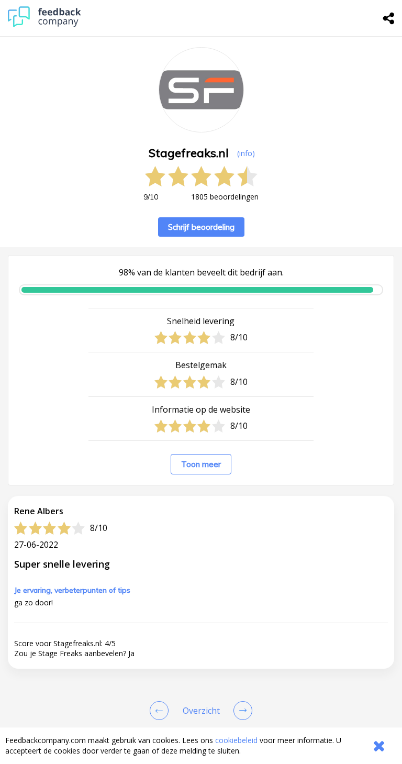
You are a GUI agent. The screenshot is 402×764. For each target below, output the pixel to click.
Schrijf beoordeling (201, 227)
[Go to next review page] (240, 710)
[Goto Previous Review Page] (161, 710)
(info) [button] (246, 153)
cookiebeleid (236, 740)
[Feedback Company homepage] (44, 24)
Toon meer (201, 464)
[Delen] (389, 18)
